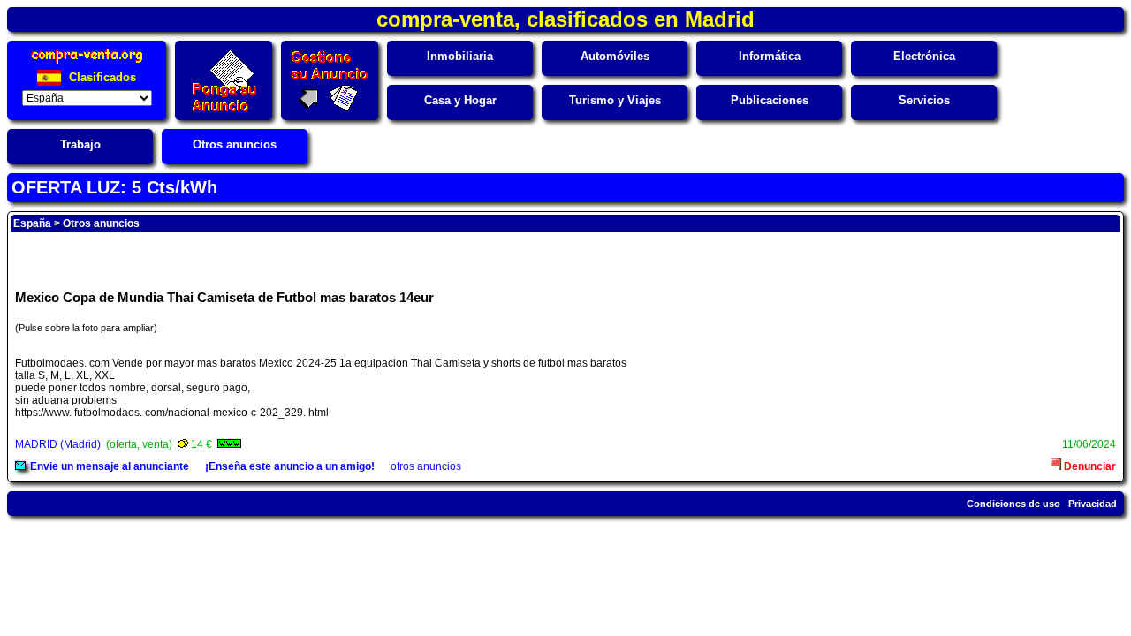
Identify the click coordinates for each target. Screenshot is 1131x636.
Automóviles (615, 56)
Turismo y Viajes (615, 100)
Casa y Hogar (460, 100)
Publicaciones (769, 100)
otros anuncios (426, 466)
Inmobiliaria (460, 56)
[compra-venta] (87, 63)
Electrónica (924, 56)
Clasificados (100, 77)
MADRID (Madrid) (58, 444)
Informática (770, 56)
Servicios (924, 100)
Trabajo (80, 144)
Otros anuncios (235, 144)
